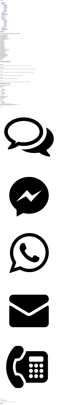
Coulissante (5, 10)
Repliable (5, 9)
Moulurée (5, 8)
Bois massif (5, 5)
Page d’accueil (3, 2)
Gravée (5, 6)
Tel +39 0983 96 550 (2, 97)
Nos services (3, 3)
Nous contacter (1, 86)
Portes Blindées (4, 11)
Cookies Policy (3, 102)
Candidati (1, 403)
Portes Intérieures (5, 4)
